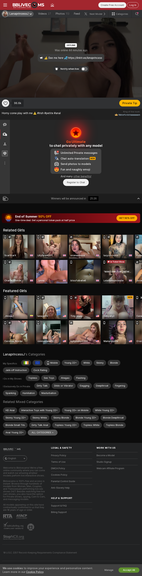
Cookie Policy (34, 571)
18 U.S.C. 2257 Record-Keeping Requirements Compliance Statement (40, 552)
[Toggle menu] (5, 5)
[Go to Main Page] (28, 5)
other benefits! (82, 176)
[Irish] (26, 363)
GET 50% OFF (127, 218)
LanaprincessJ (14, 354)
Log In (132, 5)
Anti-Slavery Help (60, 488)
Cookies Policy (59, 475)
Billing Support (59, 512)
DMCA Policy (58, 468)
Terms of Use (58, 462)
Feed (77, 13)
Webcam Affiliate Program (110, 468)
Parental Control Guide (63, 481)
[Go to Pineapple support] (31, 527)
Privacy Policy (58, 455)
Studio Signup (104, 462)
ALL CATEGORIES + (43, 432)
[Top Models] (52, 5)
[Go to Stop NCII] (14, 537)
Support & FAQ (59, 505)
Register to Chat (76, 182)
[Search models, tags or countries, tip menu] (137, 14)
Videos (44, 13)
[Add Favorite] (5, 103)
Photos (62, 13)
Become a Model (106, 455)
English (12, 458)
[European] (38, 363)
